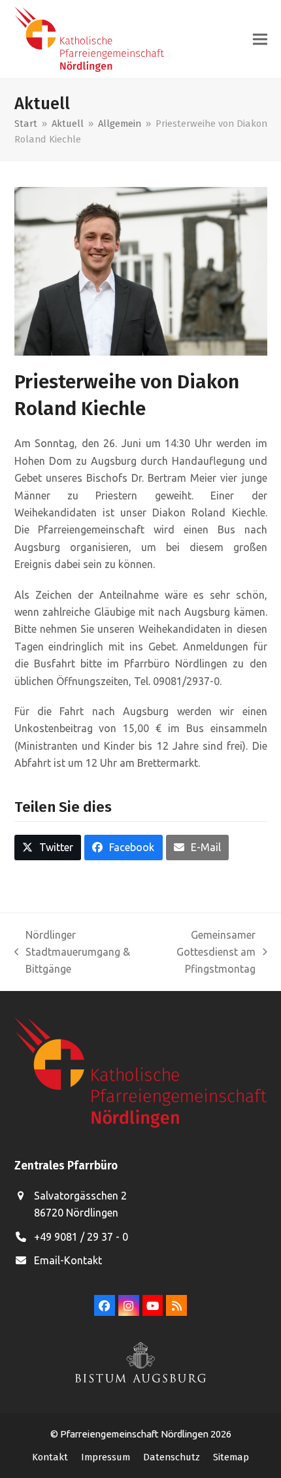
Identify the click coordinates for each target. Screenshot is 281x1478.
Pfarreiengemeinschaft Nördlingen (135, 1433)
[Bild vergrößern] (140, 270)
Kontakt (50, 1457)
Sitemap (231, 1457)
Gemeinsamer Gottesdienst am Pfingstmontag (199, 953)
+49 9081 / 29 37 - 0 (81, 1237)
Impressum (105, 1457)
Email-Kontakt (68, 1260)
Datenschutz (171, 1457)
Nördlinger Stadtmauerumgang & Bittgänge (72, 953)
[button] (260, 39)
